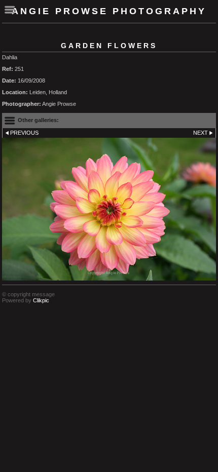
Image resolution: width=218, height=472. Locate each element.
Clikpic (41, 300)
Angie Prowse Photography (109, 11)
